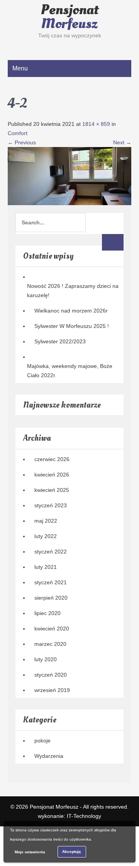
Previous (22, 142)
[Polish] (26, 46)
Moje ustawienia (30, 852)
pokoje (42, 740)
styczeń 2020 (50, 675)
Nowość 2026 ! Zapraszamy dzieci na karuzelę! (73, 290)
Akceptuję (71, 851)
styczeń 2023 (50, 505)
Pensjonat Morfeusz (54, 807)
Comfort (17, 133)
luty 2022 (45, 536)
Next (122, 142)
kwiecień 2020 (51, 628)
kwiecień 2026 (51, 474)
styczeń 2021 (50, 582)
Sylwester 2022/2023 (60, 341)
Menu (20, 68)
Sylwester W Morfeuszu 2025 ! (71, 326)
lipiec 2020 (47, 613)
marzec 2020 (50, 644)
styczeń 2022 (50, 551)
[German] (18, 46)
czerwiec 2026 (52, 459)
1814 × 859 (96, 124)
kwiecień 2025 (51, 490)
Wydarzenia (48, 756)
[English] (11, 46)
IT (84, 816)
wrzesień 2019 (52, 690)
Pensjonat (69, 16)
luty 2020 (45, 659)
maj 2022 (45, 521)
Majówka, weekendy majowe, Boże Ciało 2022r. (69, 370)
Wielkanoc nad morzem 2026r (71, 311)
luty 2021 (45, 567)
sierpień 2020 (51, 598)
